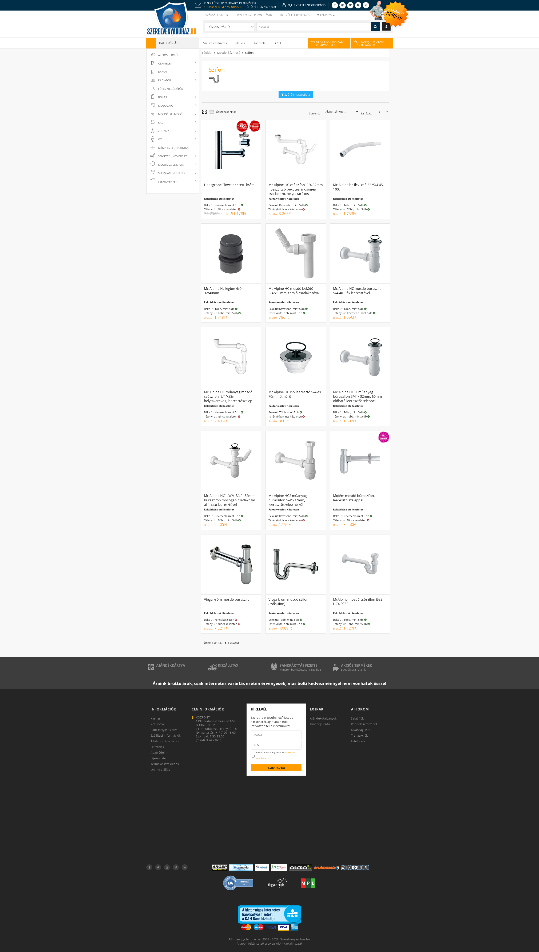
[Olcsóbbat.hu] (262, 867)
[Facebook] (334, 5)
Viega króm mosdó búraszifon (228, 599)
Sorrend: (314, 113)
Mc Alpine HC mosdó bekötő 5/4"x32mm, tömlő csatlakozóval (294, 290)
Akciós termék (168, 55)
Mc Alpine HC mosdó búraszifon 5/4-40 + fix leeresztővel (358, 290)
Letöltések (358, 741)
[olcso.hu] (300, 867)
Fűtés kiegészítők (170, 89)
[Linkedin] (366, 5)
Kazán (162, 72)
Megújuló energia (171, 164)
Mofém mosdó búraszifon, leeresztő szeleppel (354, 497)
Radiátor (164, 80)
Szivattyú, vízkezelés (172, 156)
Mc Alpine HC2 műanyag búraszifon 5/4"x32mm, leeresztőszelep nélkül (287, 500)
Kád (160, 122)
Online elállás (160, 770)
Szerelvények (167, 181)
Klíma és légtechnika (173, 148)
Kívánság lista (360, 730)
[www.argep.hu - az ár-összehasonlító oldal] (219, 867)
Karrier (155, 718)
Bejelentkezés (296, 5)
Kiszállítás (228, 665)
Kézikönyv (157, 724)
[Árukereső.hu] (326, 868)
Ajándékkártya (170, 665)
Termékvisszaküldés (165, 764)
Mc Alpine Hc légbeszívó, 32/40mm (223, 290)
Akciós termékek (356, 665)
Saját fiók (357, 718)
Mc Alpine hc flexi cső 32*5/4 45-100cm (358, 187)
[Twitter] (350, 5)
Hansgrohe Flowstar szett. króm (229, 185)
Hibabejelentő (320, 724)
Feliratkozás (276, 767)
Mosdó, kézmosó (170, 114)
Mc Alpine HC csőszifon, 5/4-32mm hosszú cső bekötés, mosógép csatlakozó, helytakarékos (295, 189)
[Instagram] (342, 5)
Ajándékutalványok (323, 718)
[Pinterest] (358, 5)
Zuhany (163, 131)
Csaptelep (165, 63)
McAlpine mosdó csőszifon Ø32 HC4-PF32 (357, 601)
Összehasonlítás (226, 112)
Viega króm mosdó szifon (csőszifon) (288, 601)
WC (160, 139)
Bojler (162, 97)
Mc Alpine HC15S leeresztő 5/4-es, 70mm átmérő (295, 394)
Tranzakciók (359, 735)
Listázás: (366, 113)
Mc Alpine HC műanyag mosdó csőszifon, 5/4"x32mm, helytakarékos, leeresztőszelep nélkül (228, 399)
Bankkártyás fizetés (298, 665)
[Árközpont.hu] (279, 867)
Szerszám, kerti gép (171, 173)
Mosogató (165, 105)
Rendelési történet (364, 724)
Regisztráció (317, 5)
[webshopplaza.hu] (355, 867)
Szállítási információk (165, 735)
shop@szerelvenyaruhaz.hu (223, 6)
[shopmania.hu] (241, 867)
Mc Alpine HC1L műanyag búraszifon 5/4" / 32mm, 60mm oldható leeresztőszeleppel (357, 396)
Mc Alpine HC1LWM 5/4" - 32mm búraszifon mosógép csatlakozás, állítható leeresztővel (230, 500)
